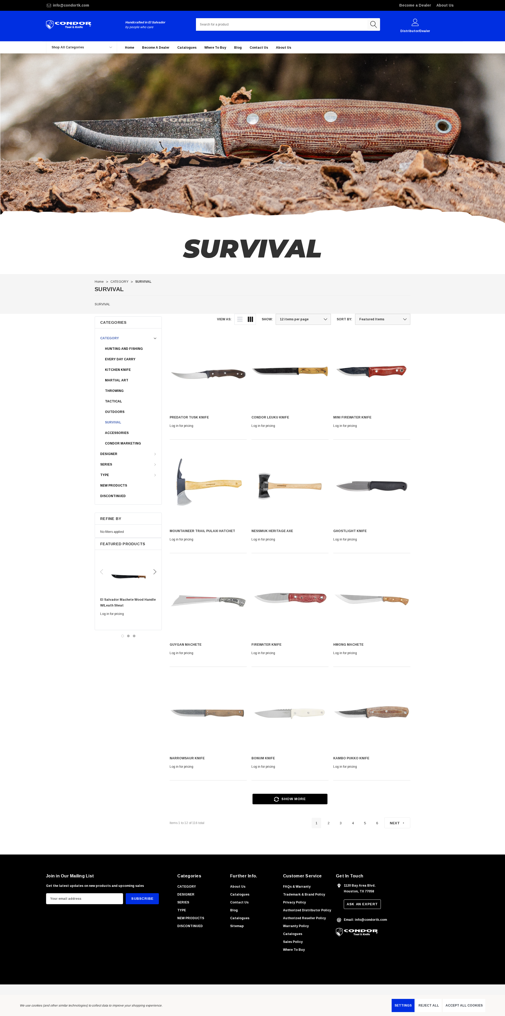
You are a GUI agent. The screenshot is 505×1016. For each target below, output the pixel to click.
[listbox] (382, 319)
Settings (403, 1005)
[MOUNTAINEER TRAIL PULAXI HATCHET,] (208, 486)
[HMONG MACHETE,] (371, 599)
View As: (224, 319)
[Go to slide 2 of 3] (128, 636)
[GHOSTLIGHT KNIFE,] (371, 486)
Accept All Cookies (464, 1005)
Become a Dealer (415, 5)
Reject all (428, 1005)
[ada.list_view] (240, 319)
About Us (445, 5)
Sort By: (344, 319)
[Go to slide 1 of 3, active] (122, 636)
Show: (267, 319)
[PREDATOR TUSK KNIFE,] (208, 372)
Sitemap (237, 926)
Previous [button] (101, 572)
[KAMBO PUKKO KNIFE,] (371, 713)
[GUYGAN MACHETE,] (208, 599)
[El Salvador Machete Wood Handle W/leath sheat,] (128, 575)
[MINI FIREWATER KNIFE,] (371, 372)
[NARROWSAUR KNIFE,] (208, 713)
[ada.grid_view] (250, 319)
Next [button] (155, 572)
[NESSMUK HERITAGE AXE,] (290, 486)
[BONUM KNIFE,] (290, 713)
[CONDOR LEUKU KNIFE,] (290, 372)
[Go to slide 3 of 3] (134, 636)
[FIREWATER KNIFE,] (290, 599)
